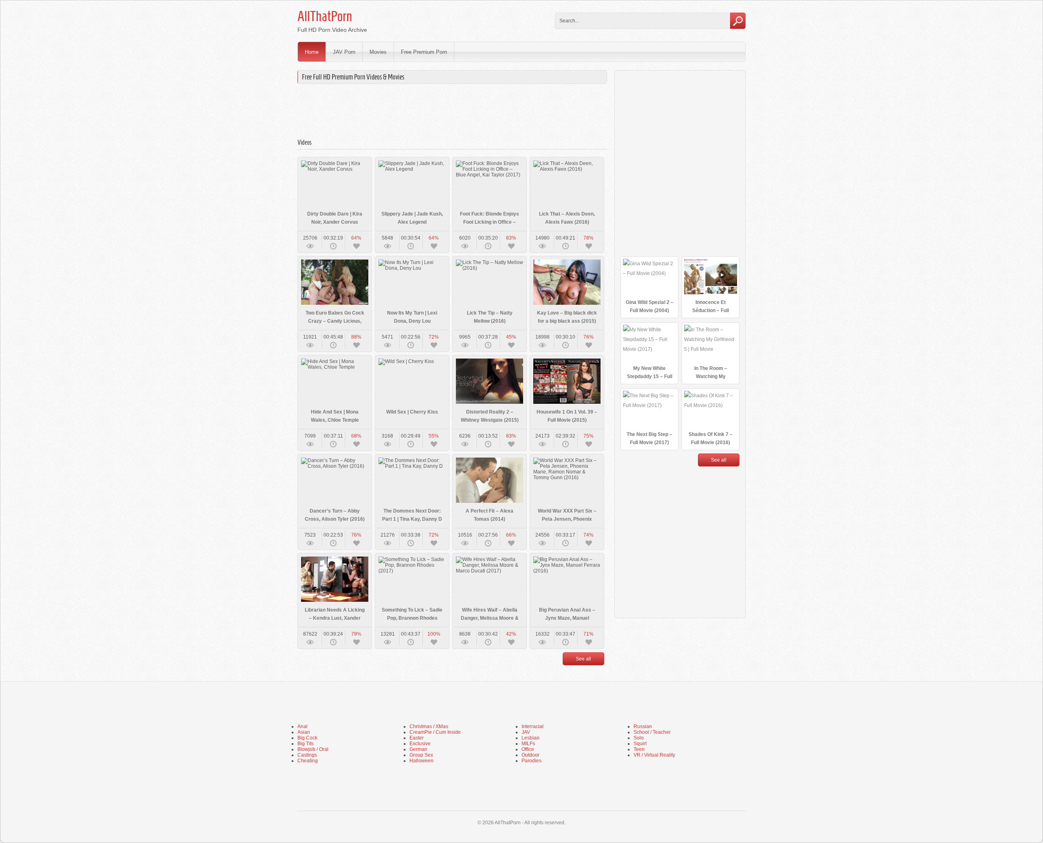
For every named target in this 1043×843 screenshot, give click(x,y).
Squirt (640, 743)
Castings (307, 755)
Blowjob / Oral (312, 749)
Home (312, 52)
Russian (643, 726)
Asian (303, 732)
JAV (526, 732)
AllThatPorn (324, 16)
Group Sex (421, 755)
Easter (416, 738)
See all (583, 659)
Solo (639, 738)
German (418, 749)
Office (528, 749)
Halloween (421, 761)
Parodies (531, 761)
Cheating (307, 761)
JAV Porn (344, 52)
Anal (302, 726)
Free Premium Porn (424, 52)
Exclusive (420, 743)
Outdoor (530, 755)
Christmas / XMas (428, 726)
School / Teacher (652, 732)
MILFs (528, 743)
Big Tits (305, 743)
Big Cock (307, 738)
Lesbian (530, 738)
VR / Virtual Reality (654, 755)
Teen (639, 749)
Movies (378, 52)
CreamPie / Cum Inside (435, 732)
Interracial (533, 726)
